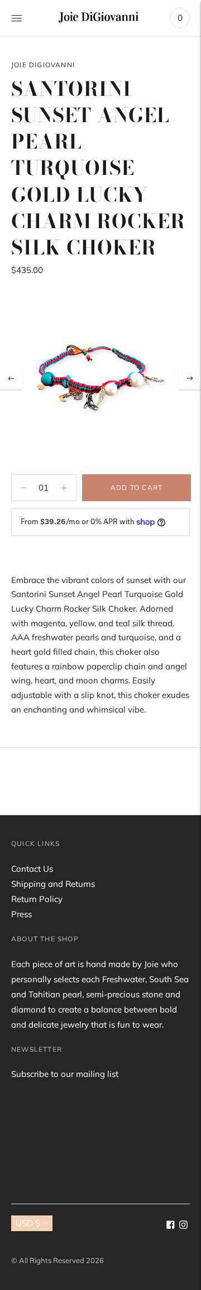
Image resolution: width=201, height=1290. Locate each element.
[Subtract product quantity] (64, 487)
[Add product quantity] (23, 487)
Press (21, 914)
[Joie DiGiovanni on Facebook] (170, 1225)
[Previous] (11, 378)
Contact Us (32, 868)
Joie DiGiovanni (43, 65)
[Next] (190, 378)
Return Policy (37, 899)
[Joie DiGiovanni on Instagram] (183, 1225)
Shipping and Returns (53, 884)
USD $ (28, 1223)
